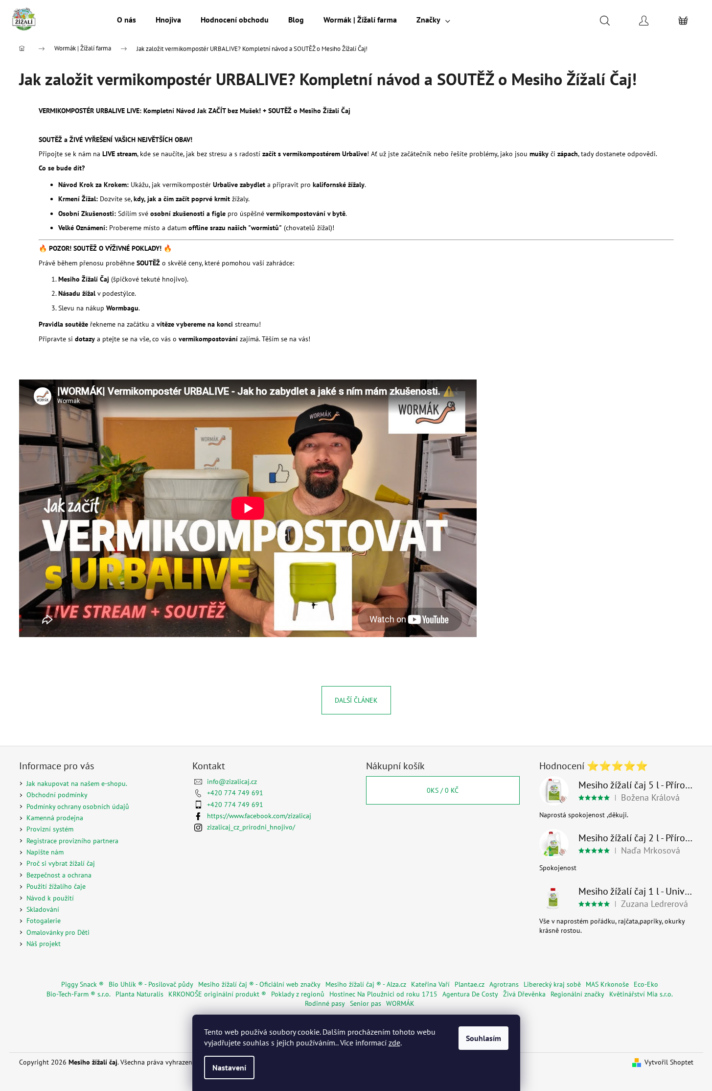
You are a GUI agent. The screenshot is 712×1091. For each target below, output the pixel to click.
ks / (443, 790)
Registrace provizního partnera (72, 840)
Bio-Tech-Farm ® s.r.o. (78, 994)
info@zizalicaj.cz (232, 781)
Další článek (356, 700)
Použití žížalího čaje (56, 886)
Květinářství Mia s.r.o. (641, 994)
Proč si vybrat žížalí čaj (60, 863)
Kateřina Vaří (430, 984)
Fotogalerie (43, 920)
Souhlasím (483, 1038)
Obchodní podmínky (57, 794)
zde (394, 1042)
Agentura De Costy (470, 994)
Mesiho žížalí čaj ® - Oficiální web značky (259, 984)
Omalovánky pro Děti (58, 932)
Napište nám (45, 852)
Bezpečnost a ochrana (59, 875)
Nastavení (229, 1067)
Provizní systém (49, 829)
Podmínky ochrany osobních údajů (77, 806)
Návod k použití (50, 898)
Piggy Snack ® (82, 984)
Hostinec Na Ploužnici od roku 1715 (383, 994)
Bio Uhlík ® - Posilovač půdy (151, 984)
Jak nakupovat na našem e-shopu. (76, 783)
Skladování (42, 909)
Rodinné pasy (325, 1003)
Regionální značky (577, 994)
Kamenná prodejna (54, 817)
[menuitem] (126, 19)
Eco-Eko (646, 984)
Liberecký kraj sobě (552, 984)
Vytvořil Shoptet (668, 1062)
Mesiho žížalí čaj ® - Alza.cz (365, 984)
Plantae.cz (469, 984)
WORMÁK (400, 1003)
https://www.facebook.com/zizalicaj (259, 815)
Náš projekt (43, 943)
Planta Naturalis (139, 994)
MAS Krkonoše (607, 984)
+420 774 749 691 (235, 792)
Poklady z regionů (297, 994)
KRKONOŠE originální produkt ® (217, 994)
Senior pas (365, 1003)
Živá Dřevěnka (524, 994)
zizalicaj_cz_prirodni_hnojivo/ (251, 827)
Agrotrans (504, 984)
